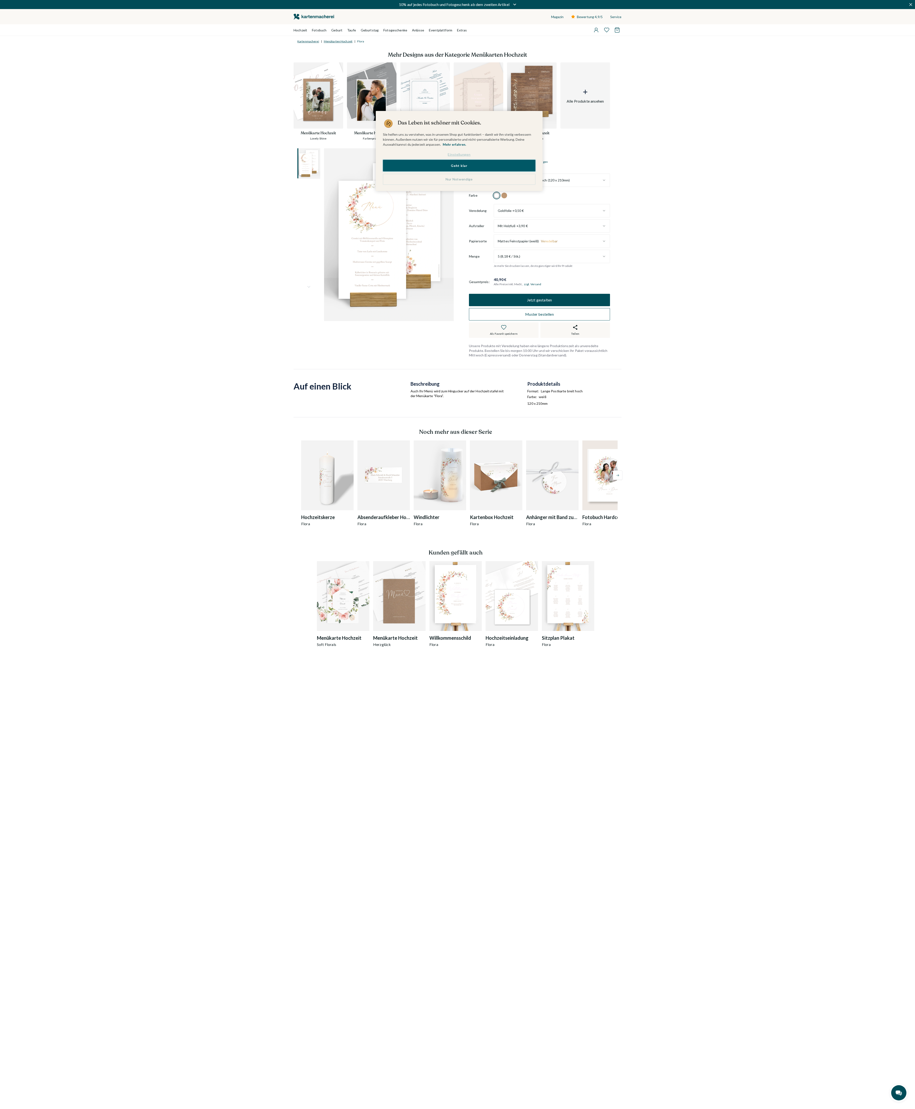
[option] (496, 195)
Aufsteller (476, 226)
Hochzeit (300, 30)
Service (615, 17)
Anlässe (418, 30)
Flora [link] (360, 41)
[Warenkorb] (617, 30)
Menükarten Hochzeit (338, 41)
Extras (462, 30)
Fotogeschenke (395, 30)
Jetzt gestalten (539, 300)
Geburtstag (370, 30)
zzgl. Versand (532, 284)
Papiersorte (478, 241)
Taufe (351, 30)
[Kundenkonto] (596, 30)
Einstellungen (459, 154)
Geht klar (459, 165)
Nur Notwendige (459, 179)
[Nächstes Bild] (309, 287)
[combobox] (552, 180)
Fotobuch (319, 30)
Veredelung (478, 211)
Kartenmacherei (308, 41)
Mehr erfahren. (454, 144)
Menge (474, 256)
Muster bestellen (539, 314)
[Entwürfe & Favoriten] (606, 30)
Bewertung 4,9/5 (590, 17)
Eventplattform (440, 30)
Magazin (557, 17)
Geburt (336, 30)
